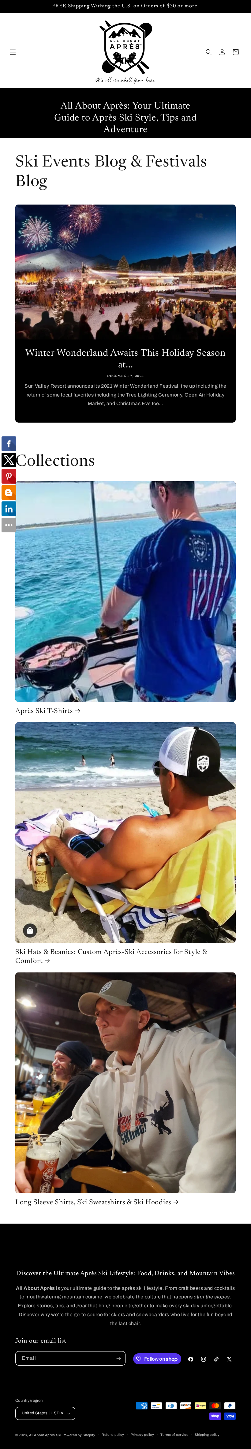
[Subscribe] (118, 1358)
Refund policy (113, 1434)
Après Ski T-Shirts (44, 711)
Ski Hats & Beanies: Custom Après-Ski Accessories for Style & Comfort (111, 957)
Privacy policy (142, 1434)
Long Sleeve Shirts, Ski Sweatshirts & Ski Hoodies (93, 1202)
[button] (13, 52)
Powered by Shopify (79, 1435)
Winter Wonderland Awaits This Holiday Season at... (125, 359)
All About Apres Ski (45, 1435)
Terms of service (174, 1434)
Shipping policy (207, 1434)
